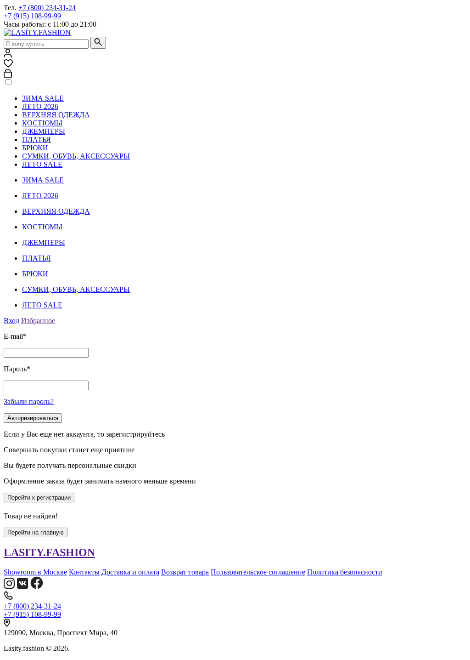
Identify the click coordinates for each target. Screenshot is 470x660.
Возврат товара (185, 572)
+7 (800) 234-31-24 (47, 7)
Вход (11, 320)
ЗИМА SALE (43, 98)
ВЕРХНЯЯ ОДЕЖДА (56, 115)
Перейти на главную (35, 532)
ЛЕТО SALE (42, 164)
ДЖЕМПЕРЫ (43, 131)
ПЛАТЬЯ (36, 139)
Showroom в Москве (35, 572)
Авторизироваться (32, 418)
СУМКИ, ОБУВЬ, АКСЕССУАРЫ (76, 156)
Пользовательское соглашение (258, 572)
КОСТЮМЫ (42, 123)
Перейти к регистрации (39, 497)
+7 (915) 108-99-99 (32, 16)
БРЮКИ (35, 148)
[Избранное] (8, 65)
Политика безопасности (344, 572)
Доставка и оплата (130, 572)
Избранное (38, 320)
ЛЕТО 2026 (40, 106)
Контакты (84, 572)
